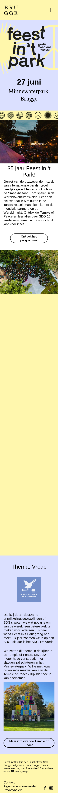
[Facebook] (45, 788)
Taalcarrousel (13, 205)
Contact (9, 782)
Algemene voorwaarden (20, 786)
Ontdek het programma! (29, 238)
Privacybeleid (13, 790)
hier (39, 674)
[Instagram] (51, 788)
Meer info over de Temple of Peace (29, 743)
